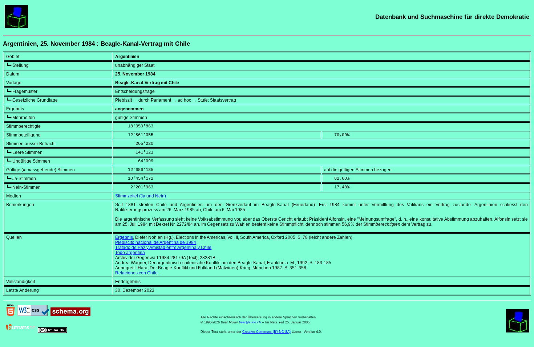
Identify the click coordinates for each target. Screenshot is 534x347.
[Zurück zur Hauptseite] (16, 26)
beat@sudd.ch (250, 322)
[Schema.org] (70, 314)
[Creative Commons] (52, 331)
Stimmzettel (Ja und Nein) (140, 196)
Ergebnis (124, 237)
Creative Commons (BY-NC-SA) (266, 332)
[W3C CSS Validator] (33, 314)
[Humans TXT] (21, 331)
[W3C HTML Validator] (10, 314)
